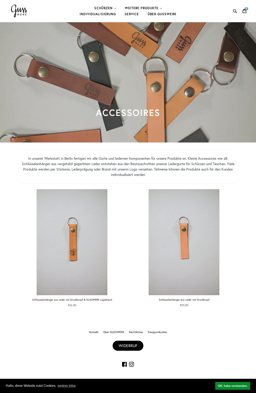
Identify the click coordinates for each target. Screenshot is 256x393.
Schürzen (104, 8)
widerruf (128, 345)
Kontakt (93, 332)
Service (132, 14)
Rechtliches (136, 332)
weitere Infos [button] (67, 385)
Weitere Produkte (142, 8)
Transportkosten (157, 332)
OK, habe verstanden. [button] (233, 385)
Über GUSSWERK (162, 14)
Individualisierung (98, 14)
